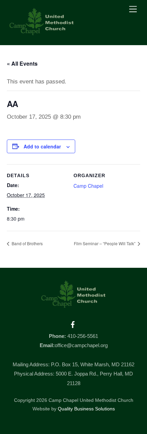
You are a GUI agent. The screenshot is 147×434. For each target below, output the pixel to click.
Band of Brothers (27, 243)
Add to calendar (42, 146)
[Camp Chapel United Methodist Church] (42, 32)
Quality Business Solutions (86, 408)
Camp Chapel (88, 185)
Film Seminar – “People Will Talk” (105, 243)
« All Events (22, 63)
